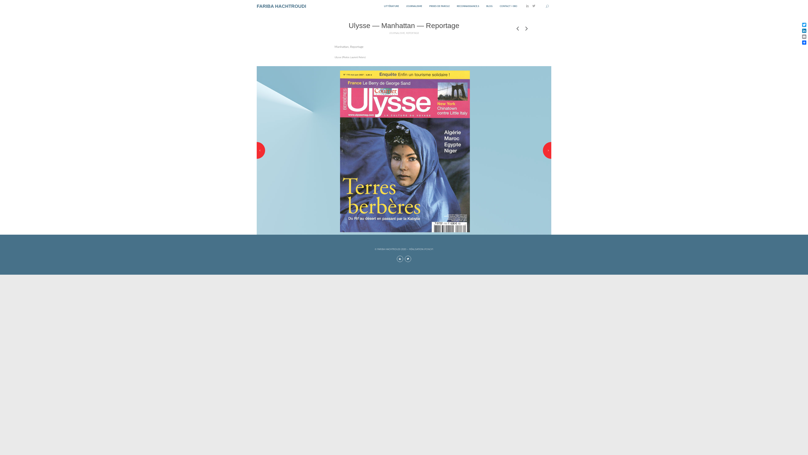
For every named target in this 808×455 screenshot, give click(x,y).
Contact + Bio (508, 6)
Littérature (391, 6)
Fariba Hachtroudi (281, 6)
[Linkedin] (527, 6)
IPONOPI (428, 249)
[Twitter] (534, 6)
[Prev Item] (517, 28)
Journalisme (414, 6)
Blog (489, 6)
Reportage (412, 33)
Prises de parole (439, 6)
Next (547, 150)
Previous (261, 150)
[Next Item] (526, 28)
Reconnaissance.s (468, 6)
